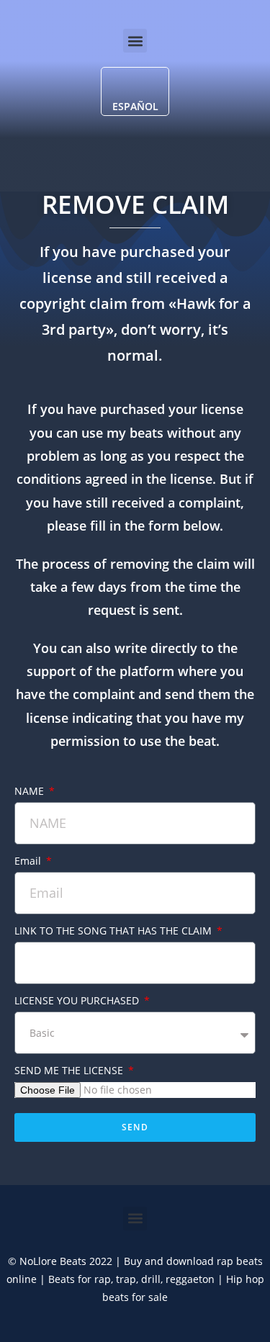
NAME (30, 791)
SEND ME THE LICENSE (70, 1070)
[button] (135, 41)
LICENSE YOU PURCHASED (78, 1000)
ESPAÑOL (135, 106)
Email (29, 861)
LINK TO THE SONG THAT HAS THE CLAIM (114, 930)
